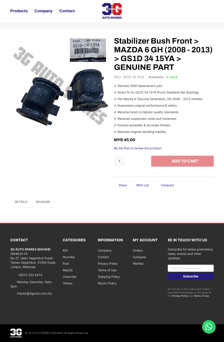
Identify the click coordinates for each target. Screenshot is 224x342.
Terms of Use (107, 270)
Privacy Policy (108, 263)
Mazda (68, 270)
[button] (141, 185)
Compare (139, 257)
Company (105, 250)
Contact (103, 257)
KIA (65, 250)
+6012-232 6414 (29, 275)
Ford (66, 263)
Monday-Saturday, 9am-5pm (31, 284)
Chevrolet (70, 277)
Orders (138, 250)
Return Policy (107, 283)
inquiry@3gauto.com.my (34, 293)
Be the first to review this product (138, 148)
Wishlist (138, 263)
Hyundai (69, 257)
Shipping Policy (109, 277)
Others (67, 283)
